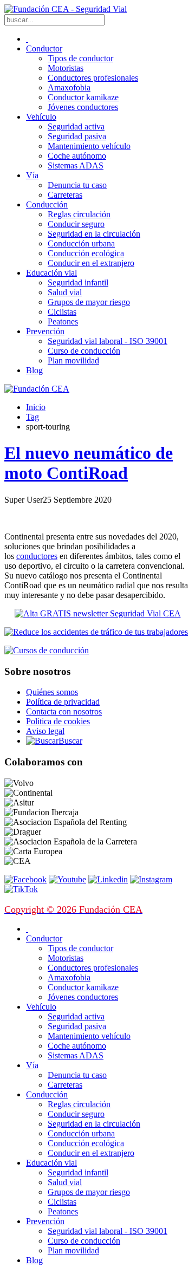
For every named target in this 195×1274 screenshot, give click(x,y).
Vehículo (41, 116)
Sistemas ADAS (75, 165)
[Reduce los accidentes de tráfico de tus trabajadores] (97, 632)
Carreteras (65, 194)
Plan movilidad (73, 360)
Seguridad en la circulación (94, 233)
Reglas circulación (79, 214)
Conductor (44, 48)
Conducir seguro (76, 224)
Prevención (45, 331)
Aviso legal (45, 731)
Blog (34, 370)
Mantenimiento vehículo (89, 146)
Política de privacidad (63, 701)
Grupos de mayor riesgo (89, 302)
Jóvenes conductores (83, 107)
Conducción (47, 204)
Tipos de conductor (80, 58)
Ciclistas (62, 311)
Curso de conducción (84, 350)
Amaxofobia (69, 87)
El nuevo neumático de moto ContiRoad (88, 463)
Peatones (63, 321)
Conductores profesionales (93, 77)
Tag (32, 416)
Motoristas (65, 68)
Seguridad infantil (78, 282)
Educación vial (51, 272)
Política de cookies (58, 721)
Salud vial (65, 292)
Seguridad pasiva (77, 136)
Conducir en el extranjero (91, 263)
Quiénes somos (52, 692)
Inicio (36, 407)
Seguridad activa (76, 126)
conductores (36, 556)
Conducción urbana (81, 243)
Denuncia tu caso (77, 185)
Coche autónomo (77, 155)
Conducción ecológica (86, 253)
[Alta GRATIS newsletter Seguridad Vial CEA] (98, 613)
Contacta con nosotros (64, 711)
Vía (32, 175)
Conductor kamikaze (83, 97)
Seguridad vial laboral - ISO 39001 (107, 341)
